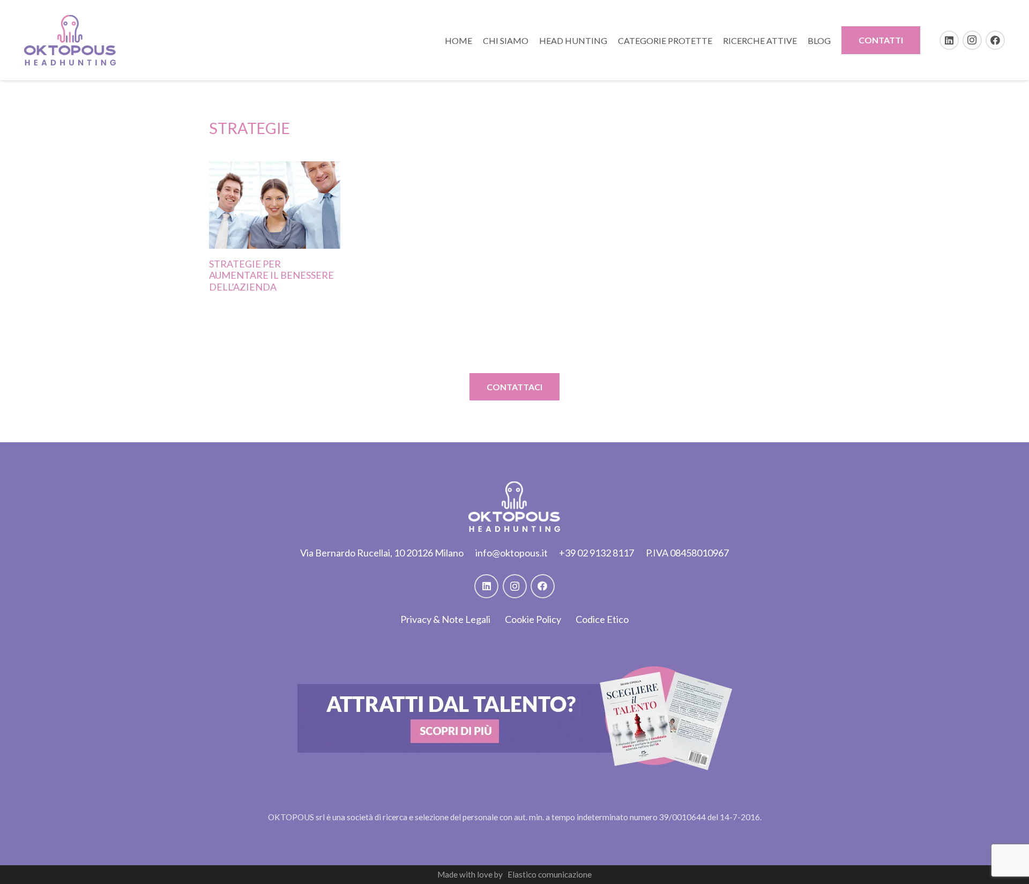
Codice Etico (602, 619)
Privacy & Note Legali (445, 619)
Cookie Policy (533, 619)
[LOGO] (70, 40)
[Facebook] (995, 40)
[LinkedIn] (949, 40)
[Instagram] (972, 40)
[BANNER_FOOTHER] (514, 718)
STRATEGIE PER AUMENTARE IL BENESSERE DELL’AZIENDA (271, 275)
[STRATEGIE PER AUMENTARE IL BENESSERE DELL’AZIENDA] (274, 205)
